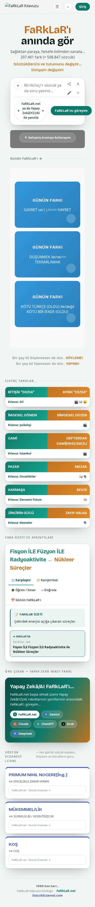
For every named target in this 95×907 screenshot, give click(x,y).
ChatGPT (45, 724)
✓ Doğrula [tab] (48, 590)
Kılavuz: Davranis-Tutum (25, 500)
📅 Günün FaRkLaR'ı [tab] (26, 600)
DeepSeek (23, 734)
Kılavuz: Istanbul (19, 453)
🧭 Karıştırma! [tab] (47, 580)
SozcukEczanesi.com (47, 895)
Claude (21, 724)
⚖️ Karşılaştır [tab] (21, 580)
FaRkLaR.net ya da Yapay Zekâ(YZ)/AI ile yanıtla (30, 111)
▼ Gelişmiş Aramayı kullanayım (47, 137)
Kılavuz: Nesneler (20, 523)
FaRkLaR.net (26, 714)
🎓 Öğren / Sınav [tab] (23, 590)
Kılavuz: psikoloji (19, 425)
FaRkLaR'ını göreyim (71, 110)
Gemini (52, 714)
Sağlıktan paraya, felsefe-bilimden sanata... (47, 51)
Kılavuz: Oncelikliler (22, 476)
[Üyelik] (78, 84)
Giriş (82, 7)
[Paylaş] (69, 84)
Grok (68, 724)
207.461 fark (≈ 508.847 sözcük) (48, 57)
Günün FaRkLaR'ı (26, 158)
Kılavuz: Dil (16, 402)
